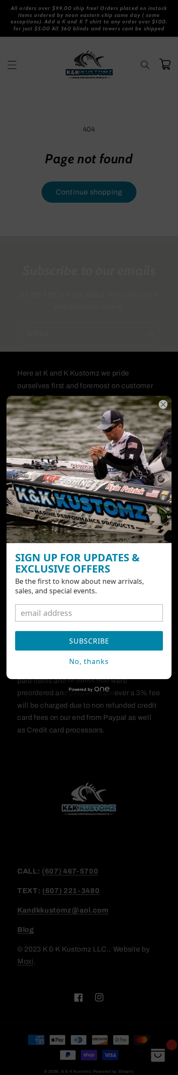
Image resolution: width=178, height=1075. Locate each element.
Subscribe (89, 641)
